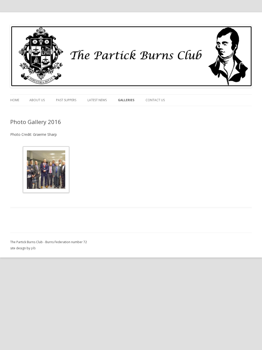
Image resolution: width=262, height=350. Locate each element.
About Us (37, 100)
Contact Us (155, 100)
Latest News (97, 100)
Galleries (126, 100)
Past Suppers (66, 100)
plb (33, 248)
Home (14, 100)
